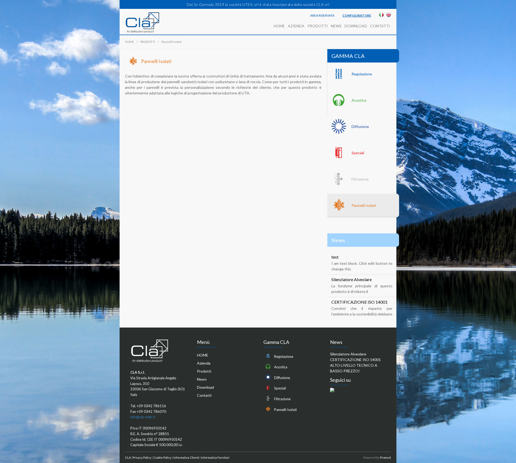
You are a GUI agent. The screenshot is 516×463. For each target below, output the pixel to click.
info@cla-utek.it (142, 417)
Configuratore (356, 15)
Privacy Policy (141, 457)
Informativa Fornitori (215, 457)
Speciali (358, 152)
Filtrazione (360, 179)
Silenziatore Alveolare (351, 279)
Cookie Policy (162, 457)
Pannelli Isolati (364, 205)
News (336, 26)
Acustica (359, 100)
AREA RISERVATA (322, 15)
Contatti (380, 26)
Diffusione (360, 126)
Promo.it (385, 457)
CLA (128, 457)
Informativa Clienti (186, 457)
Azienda (296, 26)
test (335, 256)
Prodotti (317, 26)
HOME (279, 26)
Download (356, 26)
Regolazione (362, 74)
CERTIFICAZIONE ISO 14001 (359, 301)
